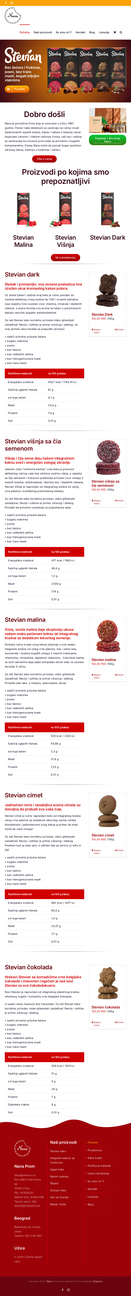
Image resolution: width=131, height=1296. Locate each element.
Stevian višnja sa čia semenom (105, 483)
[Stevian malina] (107, 635)
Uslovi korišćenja (98, 1173)
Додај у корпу (97, 331)
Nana (50, 1281)
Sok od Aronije (59, 1197)
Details (120, 329)
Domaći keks (58, 1190)
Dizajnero (97, 1281)
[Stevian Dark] (107, 290)
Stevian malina (104, 660)
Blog (90, 1204)
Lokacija (93, 1196)
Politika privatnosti (99, 1165)
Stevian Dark (102, 314)
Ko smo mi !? (96, 1181)
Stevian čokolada (106, 1007)
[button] (121, 31)
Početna (93, 1142)
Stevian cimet (103, 835)
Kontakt (92, 1189)
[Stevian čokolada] (107, 983)
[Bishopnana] (107, 109)
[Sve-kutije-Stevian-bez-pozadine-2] (86, 48)
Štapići (54, 1183)
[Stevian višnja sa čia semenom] (107, 457)
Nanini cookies (59, 1176)
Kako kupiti (95, 1157)
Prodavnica (95, 1150)
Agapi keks (57, 1169)
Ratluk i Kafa (58, 1204)
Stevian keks (58, 1151)
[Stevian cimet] (107, 811)
